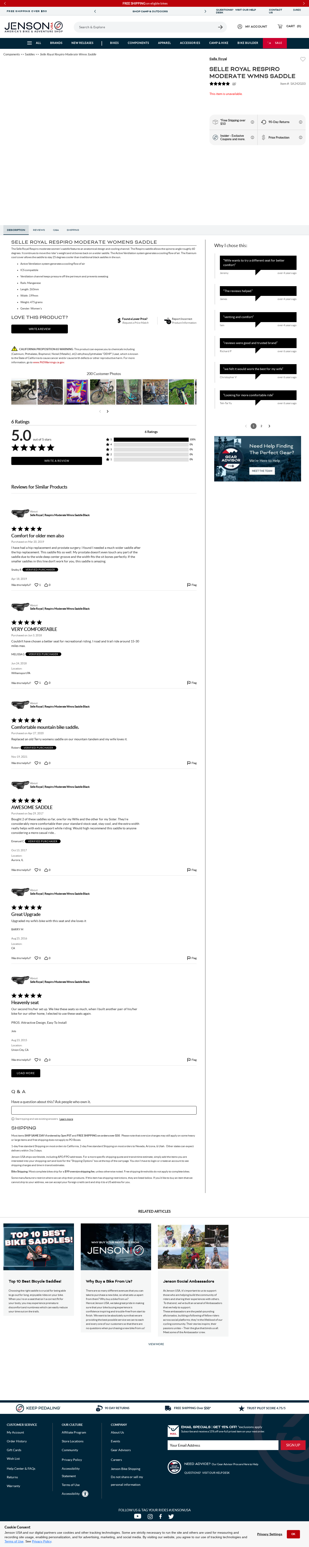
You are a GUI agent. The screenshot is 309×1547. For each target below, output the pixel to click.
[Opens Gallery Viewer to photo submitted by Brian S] (129, 392)
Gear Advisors (121, 1450)
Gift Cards (14, 1450)
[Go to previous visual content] (100, 411)
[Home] (34, 26)
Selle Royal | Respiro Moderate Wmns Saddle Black (60, 515)
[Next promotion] (205, 11)
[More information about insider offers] (252, 137)
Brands (56, 42)
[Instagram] (151, 1517)
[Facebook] (161, 1517)
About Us (117, 1432)
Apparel (164, 42)
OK (293, 1534)
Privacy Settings (269, 1534)
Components (138, 42)
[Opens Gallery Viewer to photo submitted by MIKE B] (50, 392)
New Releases (82, 42)
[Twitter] (171, 1517)
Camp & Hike (218, 42)
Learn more (66, 1119)
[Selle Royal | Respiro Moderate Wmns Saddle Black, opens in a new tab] (19, 513)
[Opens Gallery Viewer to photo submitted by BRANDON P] (76, 392)
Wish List (13, 1458)
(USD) (297, 11)
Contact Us (275, 11)
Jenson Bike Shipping (125, 1469)
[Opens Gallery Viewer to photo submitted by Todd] (24, 392)
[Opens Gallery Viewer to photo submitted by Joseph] (102, 392)
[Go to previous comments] (246, 426)
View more (156, 1344)
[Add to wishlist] (303, 60)
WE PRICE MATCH (150, 11)
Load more (26, 1073)
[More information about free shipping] (252, 122)
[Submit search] (220, 27)
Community (70, 1450)
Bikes (114, 42)
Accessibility (71, 1493)
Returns (12, 1477)
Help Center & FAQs (21, 1468)
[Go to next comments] (269, 426)
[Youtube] (138, 1517)
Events (115, 1441)
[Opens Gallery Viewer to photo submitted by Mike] (155, 392)
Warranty (13, 1486)
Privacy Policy (41, 1541)
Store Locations (72, 1441)
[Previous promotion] (95, 11)
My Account (15, 1432)
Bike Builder (248, 42)
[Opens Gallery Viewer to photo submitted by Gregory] (181, 392)
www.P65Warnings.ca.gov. (49, 362)
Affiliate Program (74, 1432)
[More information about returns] (300, 122)
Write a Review (56, 460)
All (38, 42)
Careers (116, 1460)
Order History (17, 1441)
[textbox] (104, 1110)
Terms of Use (14, 1541)
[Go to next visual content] (108, 411)
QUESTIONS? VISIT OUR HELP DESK (236, 11)
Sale (278, 42)
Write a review (39, 329)
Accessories (190, 42)
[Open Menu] (72, 26)
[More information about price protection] (300, 137)
